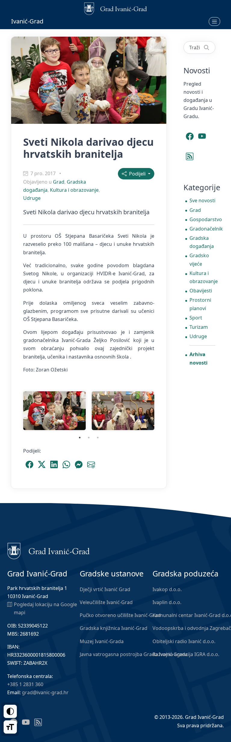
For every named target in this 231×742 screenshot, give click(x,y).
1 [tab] (80, 438)
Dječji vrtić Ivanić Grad (105, 589)
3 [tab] (98, 438)
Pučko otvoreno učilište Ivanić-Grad (120, 615)
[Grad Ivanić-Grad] (48, 550)
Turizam (198, 327)
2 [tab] (89, 438)
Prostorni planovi (200, 304)
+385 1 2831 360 (25, 684)
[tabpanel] (54, 410)
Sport (195, 317)
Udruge (32, 198)
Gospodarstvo (202, 219)
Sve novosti (202, 200)
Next (162, 411)
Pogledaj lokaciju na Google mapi (45, 608)
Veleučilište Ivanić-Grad (106, 602)
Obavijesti (200, 290)
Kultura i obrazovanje (74, 190)
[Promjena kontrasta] (10, 711)
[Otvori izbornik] (214, 21)
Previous (16, 411)
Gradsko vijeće (199, 259)
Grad (58, 182)
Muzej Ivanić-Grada (102, 641)
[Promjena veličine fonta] (10, 727)
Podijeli (137, 173)
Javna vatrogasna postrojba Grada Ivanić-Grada (134, 654)
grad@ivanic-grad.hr (45, 692)
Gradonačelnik (202, 228)
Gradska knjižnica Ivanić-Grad (113, 628)
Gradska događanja (201, 242)
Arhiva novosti (198, 358)
